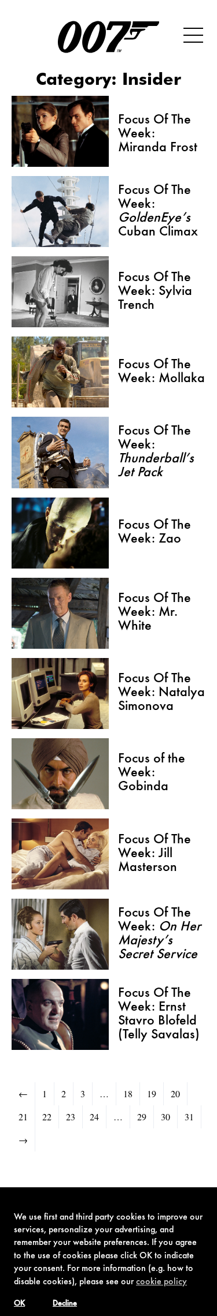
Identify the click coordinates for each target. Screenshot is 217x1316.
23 (70, 1117)
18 (128, 1093)
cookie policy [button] (161, 1282)
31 (189, 1117)
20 (175, 1093)
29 (141, 1117)
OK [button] (19, 1304)
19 (151, 1093)
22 (47, 1117)
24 (94, 1117)
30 (165, 1117)
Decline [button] (65, 1304)
